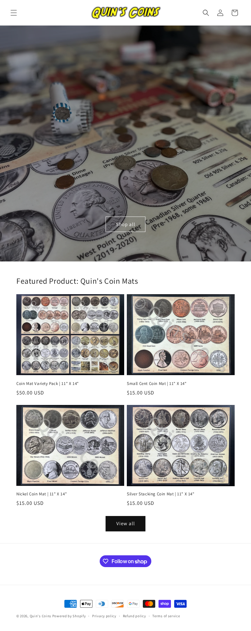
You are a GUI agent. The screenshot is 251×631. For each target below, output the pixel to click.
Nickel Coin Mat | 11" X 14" (41, 494)
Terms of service (166, 616)
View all (125, 523)
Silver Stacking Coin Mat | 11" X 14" (160, 494)
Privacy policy (104, 616)
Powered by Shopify (69, 616)
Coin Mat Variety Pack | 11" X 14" (47, 383)
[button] (14, 13)
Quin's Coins (40, 616)
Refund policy (134, 616)
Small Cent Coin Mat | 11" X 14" (157, 383)
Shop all (125, 224)
